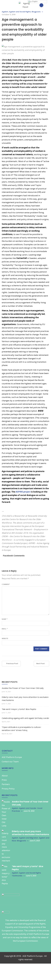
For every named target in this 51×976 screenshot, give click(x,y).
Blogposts (36, 12)
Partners (6, 784)
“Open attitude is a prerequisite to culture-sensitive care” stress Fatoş (22, 729)
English (34, 1)
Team (16, 761)
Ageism (5, 12)
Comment (6, 584)
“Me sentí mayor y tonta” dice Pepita (19, 709)
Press (4, 779)
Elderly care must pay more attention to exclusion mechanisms (25, 699)
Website (5, 638)
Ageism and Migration (28, 838)
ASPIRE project (23, 491)
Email (5, 629)
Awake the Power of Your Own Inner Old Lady (23, 688)
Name (5, 619)
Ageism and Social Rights (20, 12)
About (5, 775)
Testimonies (17, 876)
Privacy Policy (8, 788)
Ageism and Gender (27, 808)
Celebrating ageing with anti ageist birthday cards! (25, 718)
